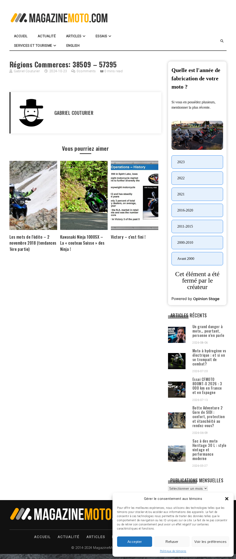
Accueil (21, 36)
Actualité (47, 36)
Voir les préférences (210, 542)
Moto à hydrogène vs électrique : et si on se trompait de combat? (209, 357)
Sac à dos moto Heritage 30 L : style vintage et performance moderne (209, 449)
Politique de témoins (173, 551)
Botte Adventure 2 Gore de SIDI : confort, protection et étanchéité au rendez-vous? (208, 416)
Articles (74, 36)
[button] (226, 498)
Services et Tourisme (33, 45)
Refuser (171, 542)
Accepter (134, 542)
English (73, 45)
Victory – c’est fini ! (128, 237)
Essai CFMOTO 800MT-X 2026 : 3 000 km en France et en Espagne (207, 386)
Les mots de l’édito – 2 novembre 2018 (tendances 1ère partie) (32, 243)
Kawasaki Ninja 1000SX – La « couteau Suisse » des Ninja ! (82, 243)
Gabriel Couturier (27, 71)
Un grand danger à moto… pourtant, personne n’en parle (208, 331)
